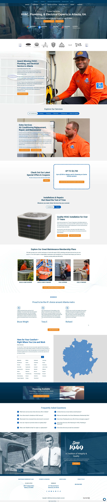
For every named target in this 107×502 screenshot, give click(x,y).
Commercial (64, 113)
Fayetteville (28, 367)
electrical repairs (41, 78)
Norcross (19, 373)
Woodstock (36, 378)
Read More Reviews (53, 329)
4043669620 (79, 4)
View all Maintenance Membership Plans (53, 287)
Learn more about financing (41, 396)
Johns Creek (44, 367)
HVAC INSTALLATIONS (74, 235)
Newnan (44, 371)
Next (88, 325)
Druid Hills (28, 364)
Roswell (44, 373)
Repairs (58, 207)
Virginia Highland (20, 378)
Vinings (27, 378)
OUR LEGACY (76, 463)
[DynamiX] (86, 498)
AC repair (26, 136)
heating (24, 78)
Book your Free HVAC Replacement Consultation (71, 181)
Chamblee (36, 362)
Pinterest (56, 491)
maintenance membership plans (27, 87)
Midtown (44, 369)
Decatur (18, 364)
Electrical (55, 113)
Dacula (43, 362)
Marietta (35, 369)
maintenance (37, 136)
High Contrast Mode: (52, 501)
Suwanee (44, 375)
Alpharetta (19, 360)
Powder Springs (37, 373)
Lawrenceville (20, 369)
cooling (28, 78)
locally (32, 76)
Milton (18, 371)
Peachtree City (28, 373)
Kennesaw (28, 369)
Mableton (27, 371)
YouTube (51, 491)
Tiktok (60, 491)
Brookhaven (19, 362)
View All (46, 180)
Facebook (47, 491)
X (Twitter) (49, 491)
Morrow (35, 371)
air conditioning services (36, 132)
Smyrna (27, 375)
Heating (41, 113)
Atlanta (27, 360)
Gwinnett (35, 367)
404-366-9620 (78, 484)
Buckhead (36, 360)
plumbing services (33, 78)
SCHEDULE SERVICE (49, 21)
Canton (27, 362)
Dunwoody (44, 364)
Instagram (58, 491)
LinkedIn (53, 491)
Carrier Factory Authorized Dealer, (29, 140)
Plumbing (48, 113)
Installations (50, 207)
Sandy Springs (20, 375)
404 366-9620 (59, 21)
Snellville (36, 375)
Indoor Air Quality (74, 113)
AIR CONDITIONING (36, 150)
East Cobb (19, 367)
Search (42, 357)
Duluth (35, 364)
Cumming (44, 360)
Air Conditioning (33, 113)
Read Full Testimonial (17, 318)
